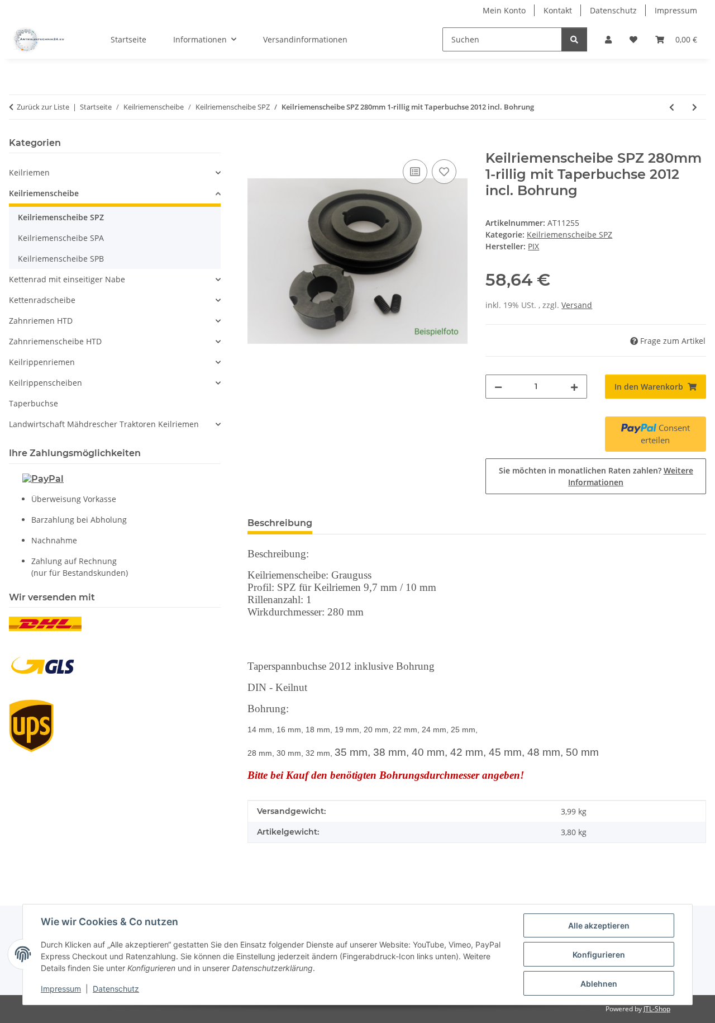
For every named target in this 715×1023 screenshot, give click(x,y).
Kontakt (558, 10)
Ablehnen (598, 983)
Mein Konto (504, 10)
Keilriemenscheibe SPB (61, 258)
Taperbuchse (33, 403)
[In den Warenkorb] (256, 144)
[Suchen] (574, 39)
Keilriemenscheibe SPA (61, 238)
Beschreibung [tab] (279, 523)
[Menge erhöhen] (574, 386)
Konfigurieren (599, 954)
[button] (608, 39)
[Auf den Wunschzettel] (444, 171)
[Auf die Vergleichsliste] (415, 171)
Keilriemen (29, 172)
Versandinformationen (305, 39)
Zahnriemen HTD (41, 320)
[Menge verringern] (498, 386)
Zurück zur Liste (43, 107)
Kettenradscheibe (42, 300)
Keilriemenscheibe (44, 193)
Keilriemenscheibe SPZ (569, 234)
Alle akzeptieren (599, 925)
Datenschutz (116, 988)
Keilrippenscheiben (45, 382)
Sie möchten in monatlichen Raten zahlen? (596, 476)
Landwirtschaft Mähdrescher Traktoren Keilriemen (104, 424)
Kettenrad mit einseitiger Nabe (67, 279)
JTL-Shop (657, 1008)
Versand (576, 305)
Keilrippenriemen (42, 362)
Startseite (128, 39)
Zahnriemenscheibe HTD (55, 341)
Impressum (61, 988)
